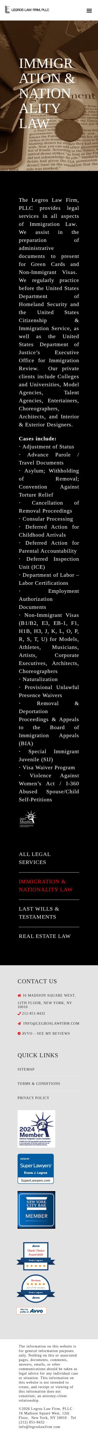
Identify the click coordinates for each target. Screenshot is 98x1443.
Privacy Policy (34, 1098)
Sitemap (26, 1069)
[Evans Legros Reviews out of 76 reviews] (35, 1302)
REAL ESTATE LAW (45, 936)
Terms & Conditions (39, 1084)
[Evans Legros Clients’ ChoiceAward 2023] (35, 1269)
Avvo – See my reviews (46, 1033)
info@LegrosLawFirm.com (51, 1023)
